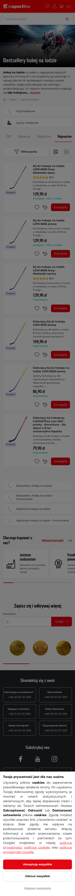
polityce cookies (37, 847)
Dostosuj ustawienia (37, 888)
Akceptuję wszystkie (37, 864)
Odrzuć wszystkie (37, 876)
